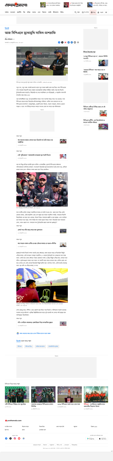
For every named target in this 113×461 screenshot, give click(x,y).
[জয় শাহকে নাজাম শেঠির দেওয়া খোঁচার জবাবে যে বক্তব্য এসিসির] (63, 244)
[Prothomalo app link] (90, 439)
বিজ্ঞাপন (45, 445)
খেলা (39, 12)
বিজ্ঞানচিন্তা (42, 427)
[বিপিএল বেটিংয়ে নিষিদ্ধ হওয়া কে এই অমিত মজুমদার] (103, 113)
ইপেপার (7, 430)
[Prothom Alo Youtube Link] (20, 438)
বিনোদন (44, 12)
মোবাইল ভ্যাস (42, 430)
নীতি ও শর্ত (59, 445)
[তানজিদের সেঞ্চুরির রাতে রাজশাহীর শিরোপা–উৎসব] (96, 394)
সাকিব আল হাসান (40, 346)
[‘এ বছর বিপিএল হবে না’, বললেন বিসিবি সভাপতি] (103, 63)
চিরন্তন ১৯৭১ (94, 427)
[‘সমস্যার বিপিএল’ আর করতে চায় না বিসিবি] (103, 76)
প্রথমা (23, 430)
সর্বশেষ (6, 12)
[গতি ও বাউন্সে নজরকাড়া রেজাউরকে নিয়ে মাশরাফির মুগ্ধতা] (63, 324)
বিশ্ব (24, 12)
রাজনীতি (19, 12)
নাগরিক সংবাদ (8, 427)
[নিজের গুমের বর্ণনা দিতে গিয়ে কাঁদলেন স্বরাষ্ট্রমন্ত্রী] (66, 4)
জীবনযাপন (55, 12)
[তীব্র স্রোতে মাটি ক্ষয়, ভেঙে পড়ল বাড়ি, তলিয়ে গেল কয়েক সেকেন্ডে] (89, 4)
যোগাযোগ (66, 445)
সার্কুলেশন (52, 445)
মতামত (34, 12)
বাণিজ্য (28, 12)
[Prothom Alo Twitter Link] (11, 438)
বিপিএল (20, 346)
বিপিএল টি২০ (28, 346)
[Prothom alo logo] (13, 421)
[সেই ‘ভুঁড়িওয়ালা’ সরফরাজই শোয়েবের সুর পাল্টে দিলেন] (63, 156)
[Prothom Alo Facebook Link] (7, 438)
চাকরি (49, 12)
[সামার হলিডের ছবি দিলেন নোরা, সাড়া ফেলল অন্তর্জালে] (43, 4)
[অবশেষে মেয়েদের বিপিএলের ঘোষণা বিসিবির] (43, 394)
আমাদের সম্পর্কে (37, 445)
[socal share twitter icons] (62, 43)
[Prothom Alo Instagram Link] (15, 438)
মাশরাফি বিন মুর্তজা (53, 346)
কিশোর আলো (25, 427)
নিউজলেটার (74, 445)
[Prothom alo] (16, 5)
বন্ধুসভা (75, 427)
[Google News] (23, 439)
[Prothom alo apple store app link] (102, 439)
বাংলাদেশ (12, 12)
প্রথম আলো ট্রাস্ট (60, 427)
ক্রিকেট (7, 28)
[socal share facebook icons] (59, 43)
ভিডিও (62, 12)
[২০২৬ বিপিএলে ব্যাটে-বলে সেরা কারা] (69, 394)
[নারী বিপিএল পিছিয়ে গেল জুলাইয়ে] (17, 394)
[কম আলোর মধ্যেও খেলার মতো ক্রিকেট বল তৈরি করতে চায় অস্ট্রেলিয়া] (63, 141)
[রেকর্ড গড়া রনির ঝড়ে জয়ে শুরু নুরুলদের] (63, 231)
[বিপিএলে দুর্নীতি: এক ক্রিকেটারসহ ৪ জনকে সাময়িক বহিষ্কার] (103, 127)
